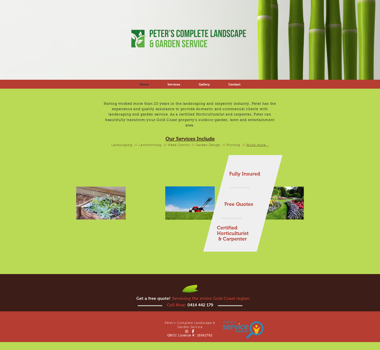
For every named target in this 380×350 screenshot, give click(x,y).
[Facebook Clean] (193, 331)
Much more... (257, 145)
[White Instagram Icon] (187, 331)
